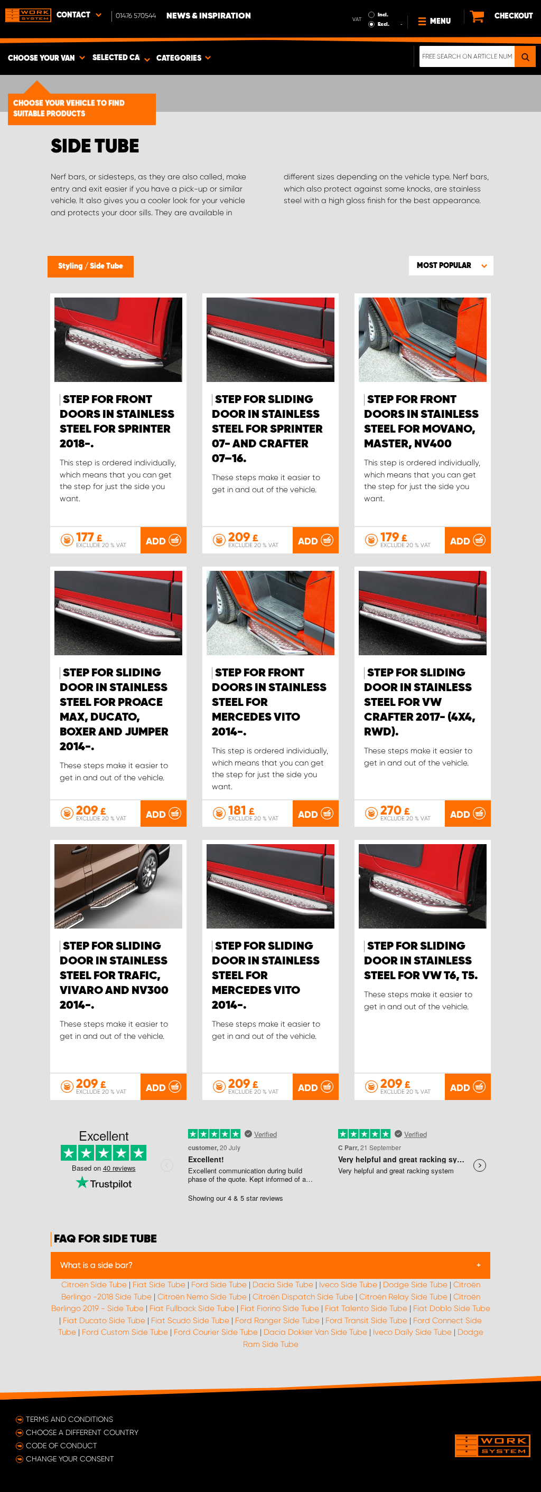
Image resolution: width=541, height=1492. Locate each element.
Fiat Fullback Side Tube (192, 1308)
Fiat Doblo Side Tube (451, 1308)
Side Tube (106, 266)
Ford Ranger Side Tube (277, 1320)
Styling (71, 266)
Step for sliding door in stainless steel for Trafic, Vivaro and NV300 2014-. (114, 976)
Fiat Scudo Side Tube (190, 1320)
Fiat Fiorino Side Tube (279, 1308)
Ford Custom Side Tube (125, 1332)
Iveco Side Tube (348, 1284)
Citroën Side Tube (94, 1284)
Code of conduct (61, 1445)
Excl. (383, 24)
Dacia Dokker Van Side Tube (315, 1332)
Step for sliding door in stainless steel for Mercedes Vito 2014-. (266, 976)
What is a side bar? (96, 1265)
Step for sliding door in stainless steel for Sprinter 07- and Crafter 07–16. (267, 429)
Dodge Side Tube (415, 1284)
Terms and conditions (69, 1419)
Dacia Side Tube (283, 1284)
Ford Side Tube (219, 1284)
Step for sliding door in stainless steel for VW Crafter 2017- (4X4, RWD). (419, 702)
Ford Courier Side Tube (216, 1332)
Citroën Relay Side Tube (403, 1297)
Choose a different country (82, 1432)
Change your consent (70, 1459)
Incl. (383, 14)
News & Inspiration (208, 16)
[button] (451, 265)
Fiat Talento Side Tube (366, 1308)
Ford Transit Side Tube (366, 1320)
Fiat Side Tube (159, 1284)
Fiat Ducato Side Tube (104, 1320)
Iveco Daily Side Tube (412, 1332)
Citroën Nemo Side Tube (202, 1297)
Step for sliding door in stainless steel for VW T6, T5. (421, 961)
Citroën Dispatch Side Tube (303, 1297)
